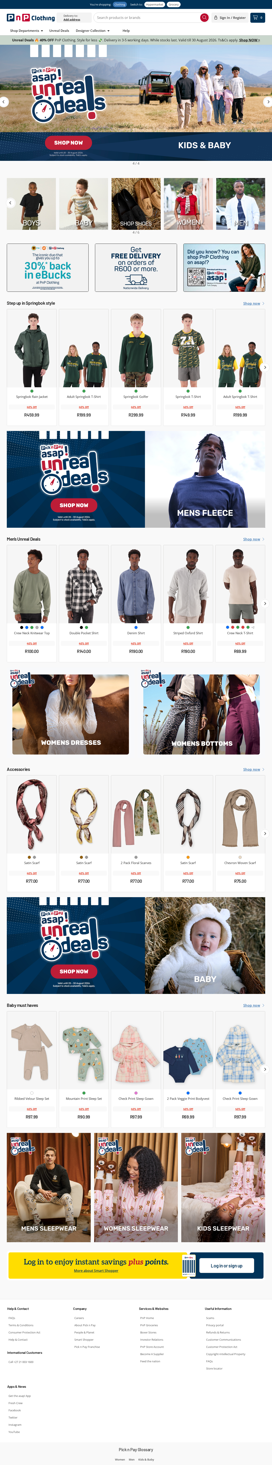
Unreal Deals (59, 30)
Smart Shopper (84, 1340)
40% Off (32, 407)
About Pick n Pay (85, 1325)
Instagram (14, 1425)
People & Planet (84, 1332)
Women (120, 1459)
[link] (72, 19)
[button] (10, 203)
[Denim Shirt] (136, 584)
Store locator (214, 1368)
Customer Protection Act (221, 1347)
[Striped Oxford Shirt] (188, 584)
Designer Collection (91, 30)
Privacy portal (215, 1325)
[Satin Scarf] (32, 814)
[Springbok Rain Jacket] (32, 348)
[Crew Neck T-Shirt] (240, 584)
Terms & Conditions (20, 1325)
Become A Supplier (152, 1354)
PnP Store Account (152, 1347)
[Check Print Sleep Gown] (136, 1050)
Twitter (12, 1417)
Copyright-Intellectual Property (225, 1354)
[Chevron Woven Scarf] (240, 814)
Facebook (14, 1410)
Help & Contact (18, 1340)
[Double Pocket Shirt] (84, 584)
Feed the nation (150, 1361)
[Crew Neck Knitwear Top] (32, 584)
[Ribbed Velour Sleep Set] (32, 1050)
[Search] (204, 17)
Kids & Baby (146, 1459)
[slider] (136, 105)
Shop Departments (24, 30)
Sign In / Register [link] (233, 17)
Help (126, 30)
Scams (210, 1318)
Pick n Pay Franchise (87, 1347)
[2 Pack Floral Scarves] (136, 814)
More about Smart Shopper (96, 1270)
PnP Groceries (149, 1325)
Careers (79, 1318)
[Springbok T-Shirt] (188, 348)
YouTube (14, 1432)
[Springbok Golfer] (136, 348)
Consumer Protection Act (24, 1332)
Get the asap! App (19, 1396)
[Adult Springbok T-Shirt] (84, 348)
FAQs (11, 1318)
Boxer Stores (148, 1332)
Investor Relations (151, 1340)
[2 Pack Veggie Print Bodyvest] (188, 1050)
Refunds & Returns (218, 1332)
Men (132, 1459)
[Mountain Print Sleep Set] (84, 1050)
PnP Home (147, 1318)
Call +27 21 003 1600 (20, 1362)
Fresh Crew (15, 1403)
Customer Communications (223, 1340)
